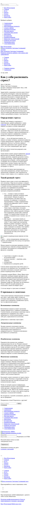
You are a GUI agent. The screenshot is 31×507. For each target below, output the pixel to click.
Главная (6, 9)
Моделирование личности (12, 26)
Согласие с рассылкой (7, 449)
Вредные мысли (9, 31)
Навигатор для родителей (11, 39)
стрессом (3, 124)
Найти (19, 403)
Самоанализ (7, 24)
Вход (2, 46)
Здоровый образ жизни (11, 32)
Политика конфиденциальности (10, 499)
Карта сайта (7, 17)
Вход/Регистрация (9, 8)
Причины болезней (10, 29)
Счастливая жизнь (9, 43)
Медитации (7, 34)
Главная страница (9, 68)
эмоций (27, 153)
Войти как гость (16, 504)
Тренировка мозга (9, 42)
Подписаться (4, 444)
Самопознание (8, 23)
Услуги (6, 14)
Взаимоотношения (9, 37)
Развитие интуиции (10, 40)
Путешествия (8, 35)
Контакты (7, 15)
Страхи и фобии (9, 28)
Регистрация (7, 46)
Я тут (5, 11)
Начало (6, 12)
